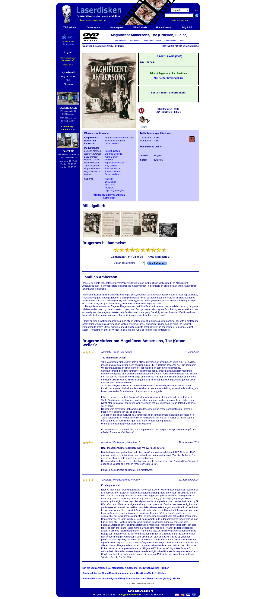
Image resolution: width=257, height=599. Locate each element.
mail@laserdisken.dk (130, 594)
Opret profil (68, 65)
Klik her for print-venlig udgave (140, 583)
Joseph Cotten (112, 151)
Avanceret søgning (181, 20)
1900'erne (110, 184)
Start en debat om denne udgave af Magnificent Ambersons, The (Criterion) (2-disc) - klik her (131, 578)
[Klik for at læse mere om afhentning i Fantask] (68, 140)
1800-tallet (110, 182)
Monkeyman (119, 442)
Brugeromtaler (170, 40)
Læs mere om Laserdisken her (93, 20)
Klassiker (109, 179)
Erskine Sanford (113, 168)
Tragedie (109, 187)
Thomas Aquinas (121, 479)
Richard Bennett (113, 171)
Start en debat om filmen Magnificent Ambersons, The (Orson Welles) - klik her (124, 573)
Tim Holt (109, 159)
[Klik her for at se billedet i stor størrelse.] (92, 236)
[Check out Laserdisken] (64, 38)
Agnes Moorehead (114, 162)
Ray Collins (111, 165)
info (196, 10)
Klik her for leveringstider (168, 78)
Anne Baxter (111, 157)
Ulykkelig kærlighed (115, 190)
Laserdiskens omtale (152, 40)
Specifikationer (120, 40)
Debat (181, 40)
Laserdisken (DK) (168, 56)
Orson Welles (112, 143)
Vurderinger (135, 40)
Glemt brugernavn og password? (68, 59)
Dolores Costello (113, 154)
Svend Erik (118, 352)
